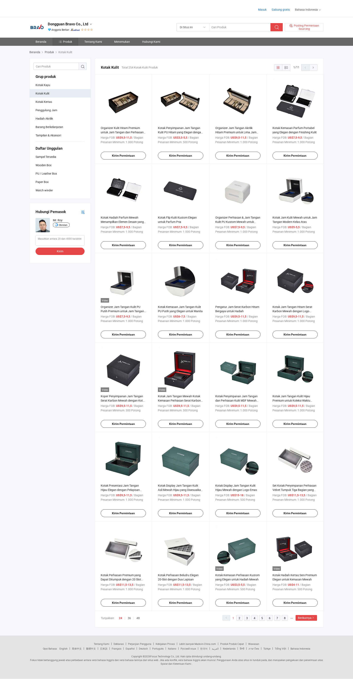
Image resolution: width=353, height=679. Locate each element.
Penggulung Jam (46, 110)
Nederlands (229, 648)
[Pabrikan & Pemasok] (55, 8)
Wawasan (253, 643)
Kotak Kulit (42, 93)
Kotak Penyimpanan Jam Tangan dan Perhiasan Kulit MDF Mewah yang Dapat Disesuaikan (236, 400)
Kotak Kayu (43, 85)
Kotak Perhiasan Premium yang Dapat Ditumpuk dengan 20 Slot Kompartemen (121, 579)
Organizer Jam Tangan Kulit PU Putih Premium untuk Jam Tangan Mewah (122, 311)
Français (116, 648)
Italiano (172, 648)
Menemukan (122, 42)
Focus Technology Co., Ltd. (165, 656)
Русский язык (188, 648)
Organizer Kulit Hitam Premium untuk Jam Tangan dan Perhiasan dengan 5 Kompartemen (122, 132)
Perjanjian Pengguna (139, 643)
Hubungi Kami (151, 42)
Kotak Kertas (44, 102)
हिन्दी (242, 648)
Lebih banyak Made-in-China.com (197, 643)
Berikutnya (305, 618)
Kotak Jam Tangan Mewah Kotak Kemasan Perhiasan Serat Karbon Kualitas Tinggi (179, 400)
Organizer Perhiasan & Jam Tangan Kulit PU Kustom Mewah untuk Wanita (237, 221)
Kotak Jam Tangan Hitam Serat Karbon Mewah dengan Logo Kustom (292, 311)
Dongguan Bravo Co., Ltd (68, 24)
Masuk (262, 9)
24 (120, 618)
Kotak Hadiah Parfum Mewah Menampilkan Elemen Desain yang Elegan (122, 221)
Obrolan (63, 225)
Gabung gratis (281, 9)
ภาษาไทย (254, 648)
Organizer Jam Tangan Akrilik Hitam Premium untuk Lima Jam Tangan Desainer (235, 132)
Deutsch (143, 648)
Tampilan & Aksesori (48, 135)
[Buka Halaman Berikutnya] (313, 67)
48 (138, 618)
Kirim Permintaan (123, 155)
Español (130, 648)
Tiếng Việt (280, 648)
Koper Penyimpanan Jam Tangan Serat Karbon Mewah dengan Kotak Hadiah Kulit (123, 400)
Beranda (41, 42)
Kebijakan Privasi (165, 643)
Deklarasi (119, 643)
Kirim (60, 251)
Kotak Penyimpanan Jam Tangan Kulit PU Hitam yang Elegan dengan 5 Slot (180, 132)
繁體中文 (91, 648)
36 (129, 618)
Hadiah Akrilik (44, 118)
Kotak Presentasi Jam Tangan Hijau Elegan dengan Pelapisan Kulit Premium (120, 490)
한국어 (204, 648)
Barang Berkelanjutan (49, 127)
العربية (215, 648)
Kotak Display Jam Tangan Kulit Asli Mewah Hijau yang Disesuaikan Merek (180, 490)
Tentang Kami (93, 42)
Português (158, 648)
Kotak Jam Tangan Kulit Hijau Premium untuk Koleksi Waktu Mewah (291, 400)
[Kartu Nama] (83, 212)
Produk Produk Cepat (232, 643)
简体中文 (77, 648)
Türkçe (266, 648)
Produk (67, 42)
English (63, 648)
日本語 (103, 648)
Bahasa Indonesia (300, 648)
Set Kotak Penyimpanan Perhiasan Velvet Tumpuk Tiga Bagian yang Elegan (294, 490)
